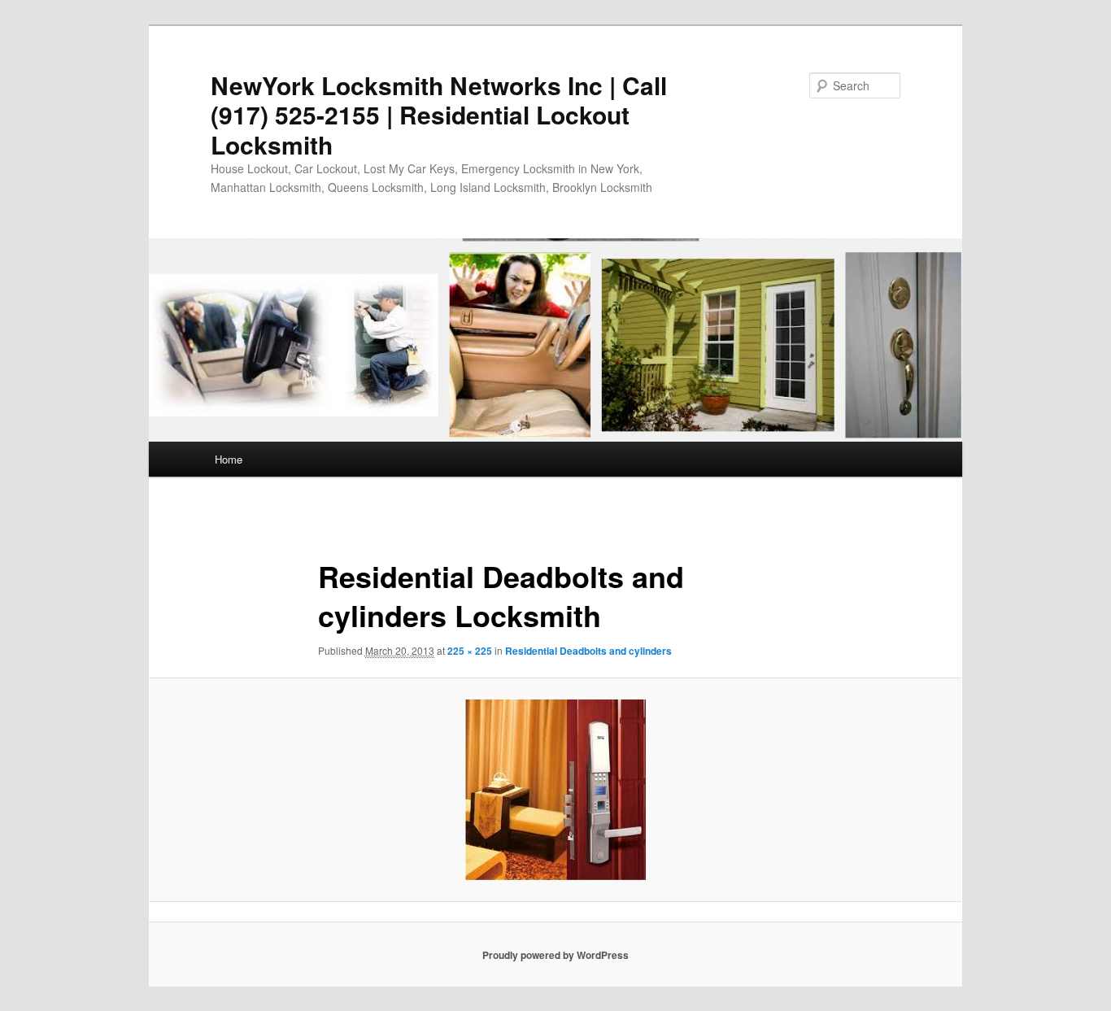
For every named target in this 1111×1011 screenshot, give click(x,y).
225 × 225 (469, 650)
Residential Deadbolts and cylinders (588, 650)
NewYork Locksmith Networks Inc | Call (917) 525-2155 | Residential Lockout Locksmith (439, 115)
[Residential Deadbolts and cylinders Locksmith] (555, 789)
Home (228, 459)
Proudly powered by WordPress (555, 955)
